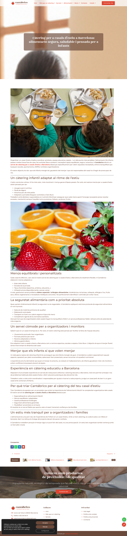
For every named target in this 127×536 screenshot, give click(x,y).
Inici (35, 3)
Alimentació (68, 3)
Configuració (45, 530)
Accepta (45, 523)
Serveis (58, 3)
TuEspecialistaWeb (71, 533)
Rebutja (45, 527)
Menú (76, 3)
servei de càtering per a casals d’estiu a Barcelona (30, 165)
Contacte (84, 3)
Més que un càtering (47, 3)
